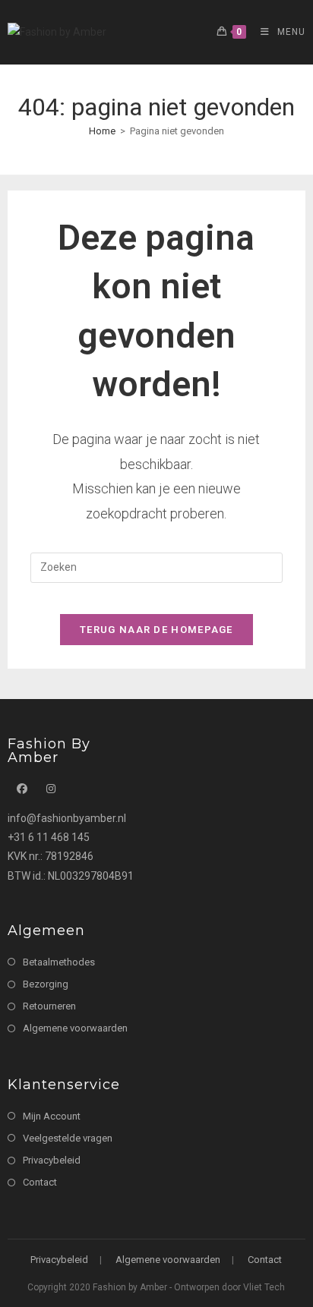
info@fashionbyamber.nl (67, 818)
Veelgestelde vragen (67, 1138)
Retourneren (49, 1006)
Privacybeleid (52, 1160)
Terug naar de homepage (156, 629)
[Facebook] (22, 788)
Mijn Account (52, 1116)
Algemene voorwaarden (75, 1028)
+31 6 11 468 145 (49, 837)
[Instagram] (51, 788)
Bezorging (45, 984)
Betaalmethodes (59, 962)
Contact (40, 1182)
